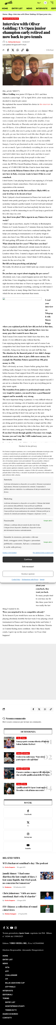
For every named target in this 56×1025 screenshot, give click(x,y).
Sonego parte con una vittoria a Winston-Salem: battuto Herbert (32, 742)
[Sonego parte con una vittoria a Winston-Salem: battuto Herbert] (9, 742)
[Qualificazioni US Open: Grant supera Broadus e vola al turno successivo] (9, 788)
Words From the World (11, 19)
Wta (24, 784)
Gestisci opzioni (28, 573)
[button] (34, 3)
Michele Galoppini (10, 914)
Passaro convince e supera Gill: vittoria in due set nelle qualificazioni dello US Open (33, 773)
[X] (28, 824)
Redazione (8, 887)
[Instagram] (28, 835)
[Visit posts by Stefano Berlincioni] (4, 42)
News (24, 738)
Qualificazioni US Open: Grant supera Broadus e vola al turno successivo (31, 788)
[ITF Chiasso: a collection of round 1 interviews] (46, 909)
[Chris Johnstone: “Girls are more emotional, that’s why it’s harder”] (46, 895)
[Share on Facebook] (8, 50)
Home (5, 14)
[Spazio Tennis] (9, 3)
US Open (26, 753)
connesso (16, 721)
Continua (28, 559)
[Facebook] (28, 812)
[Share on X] (13, 50)
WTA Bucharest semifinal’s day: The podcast (25, 863)
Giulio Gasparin (10, 867)
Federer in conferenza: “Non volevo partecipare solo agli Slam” (30, 758)
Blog (10, 14)
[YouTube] (12, 928)
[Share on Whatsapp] (17, 50)
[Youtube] (28, 846)
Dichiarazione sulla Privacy (30, 579)
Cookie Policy (16, 579)
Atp (18, 738)
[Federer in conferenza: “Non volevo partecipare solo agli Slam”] (9, 758)
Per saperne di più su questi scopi (43, 552)
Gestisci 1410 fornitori (10, 552)
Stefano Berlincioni (14, 42)
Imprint (42, 579)
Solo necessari (28, 566)
